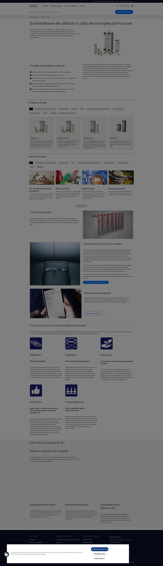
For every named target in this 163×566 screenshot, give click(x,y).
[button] (6, 554)
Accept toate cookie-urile (99, 549)
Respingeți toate (100, 554)
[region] (68, 553)
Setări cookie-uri (100, 558)
